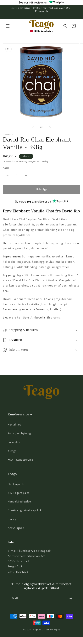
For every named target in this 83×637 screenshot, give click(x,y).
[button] (7, 26)
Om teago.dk (16, 484)
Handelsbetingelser (20, 501)
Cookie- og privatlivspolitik (25, 510)
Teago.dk (37, 630)
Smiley (12, 519)
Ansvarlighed (16, 528)
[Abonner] (71, 598)
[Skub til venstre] (33, 127)
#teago (12, 451)
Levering (23, 162)
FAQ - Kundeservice (20, 459)
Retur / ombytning (19, 433)
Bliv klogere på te (18, 493)
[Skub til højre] (50, 127)
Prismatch (14, 442)
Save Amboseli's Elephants (41, 317)
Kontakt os (14, 424)
